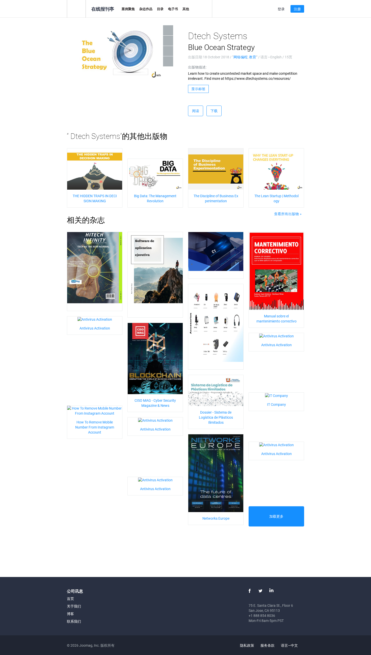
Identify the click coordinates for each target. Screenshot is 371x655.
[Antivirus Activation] (94, 318)
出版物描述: (197, 67)
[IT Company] (276, 395)
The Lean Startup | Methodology (276, 198)
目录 (160, 9)
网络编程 (240, 57)
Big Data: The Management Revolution (155, 198)
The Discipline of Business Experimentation (216, 198)
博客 (70, 613)
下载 (214, 110)
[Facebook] (250, 591)
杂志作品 (145, 9)
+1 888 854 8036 (262, 615)
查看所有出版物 (286, 213)
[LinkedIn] (271, 591)
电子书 (173, 9)
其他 (185, 9)
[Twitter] (260, 591)
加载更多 (276, 516)
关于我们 (74, 606)
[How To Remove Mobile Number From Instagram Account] (94, 410)
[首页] (76, 8)
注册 (297, 9)
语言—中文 (290, 645)
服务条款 (267, 645)
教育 (252, 57)
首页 (70, 598)
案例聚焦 (128, 9)
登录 (281, 9)
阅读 (195, 110)
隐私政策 (247, 645)
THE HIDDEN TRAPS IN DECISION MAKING (95, 198)
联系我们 (74, 621)
